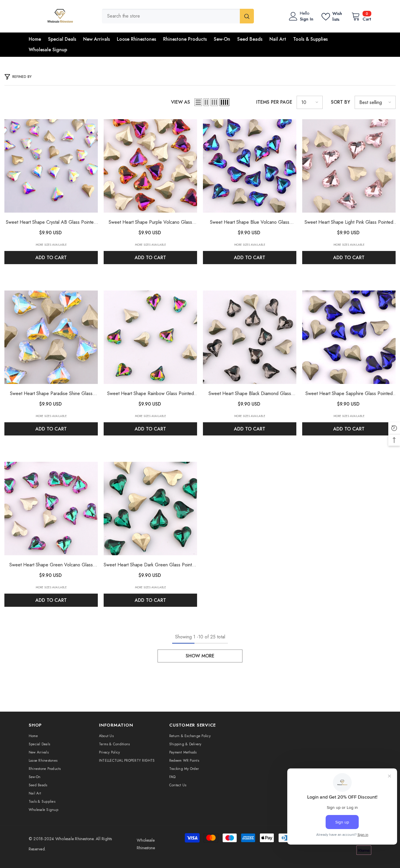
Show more (200, 655)
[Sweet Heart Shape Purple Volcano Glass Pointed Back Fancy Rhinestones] (150, 166)
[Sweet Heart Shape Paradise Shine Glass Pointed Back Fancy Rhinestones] (51, 337)
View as (180, 102)
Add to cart (51, 257)
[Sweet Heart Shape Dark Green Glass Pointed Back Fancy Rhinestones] (150, 508)
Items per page (274, 102)
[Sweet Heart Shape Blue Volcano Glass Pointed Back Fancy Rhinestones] (249, 166)
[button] (198, 102)
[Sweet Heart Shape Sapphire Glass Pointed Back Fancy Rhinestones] (349, 337)
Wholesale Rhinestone (74, 839)
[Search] (178, 16)
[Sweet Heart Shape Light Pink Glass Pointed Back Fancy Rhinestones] (349, 166)
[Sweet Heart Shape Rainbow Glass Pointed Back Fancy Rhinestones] (150, 337)
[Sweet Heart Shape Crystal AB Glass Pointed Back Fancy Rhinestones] (51, 166)
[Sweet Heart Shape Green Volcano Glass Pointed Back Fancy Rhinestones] (51, 508)
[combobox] (171, 16)
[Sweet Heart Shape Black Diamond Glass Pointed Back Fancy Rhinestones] (249, 337)
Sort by (340, 102)
